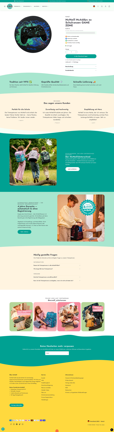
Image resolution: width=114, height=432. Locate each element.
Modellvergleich (45, 383)
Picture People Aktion (47, 397)
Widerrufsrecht (69, 380)
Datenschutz (68, 390)
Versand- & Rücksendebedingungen (74, 378)
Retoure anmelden (46, 388)
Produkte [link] (17, 6)
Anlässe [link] (36, 6)
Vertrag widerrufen (70, 383)
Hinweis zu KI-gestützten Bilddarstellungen (76, 392)
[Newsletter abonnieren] (67, 353)
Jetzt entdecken (72, 169)
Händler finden (45, 390)
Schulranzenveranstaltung (47, 395)
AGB (66, 388)
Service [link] (44, 6)
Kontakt (43, 378)
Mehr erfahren (24, 232)
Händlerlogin (44, 400)
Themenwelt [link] (27, 6)
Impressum (68, 385)
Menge (67, 49)
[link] (94, 6)
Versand (71, 30)
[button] (4, 6)
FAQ (42, 380)
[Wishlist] (98, 6)
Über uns (43, 392)
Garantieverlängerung (47, 385)
